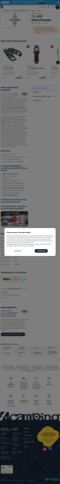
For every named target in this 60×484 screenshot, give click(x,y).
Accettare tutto (41, 251)
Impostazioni (17, 251)
